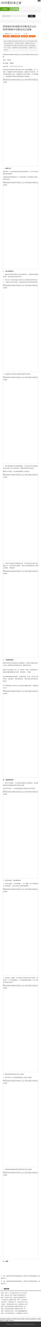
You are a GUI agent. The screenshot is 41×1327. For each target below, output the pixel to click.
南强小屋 (24, 1319)
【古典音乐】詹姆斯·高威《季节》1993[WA (14, 1299)
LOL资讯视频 (14, 9)
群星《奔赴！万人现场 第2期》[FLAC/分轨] (14, 1293)
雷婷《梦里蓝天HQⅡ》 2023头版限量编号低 (14, 1311)
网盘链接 (24, 36)
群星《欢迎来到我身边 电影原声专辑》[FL (13, 1308)
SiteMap (11, 1320)
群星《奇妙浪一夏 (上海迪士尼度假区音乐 (13, 1295)
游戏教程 (4, 9)
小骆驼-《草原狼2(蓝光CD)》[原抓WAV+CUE (14, 1304)
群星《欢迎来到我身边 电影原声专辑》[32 (13, 1306)
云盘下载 (32, 36)
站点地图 (5, 1320)
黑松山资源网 (31, 1319)
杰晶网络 (8, 1319)
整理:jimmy (8, 33)
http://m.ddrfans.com (28, 1324)
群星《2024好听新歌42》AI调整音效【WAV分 (14, 1313)
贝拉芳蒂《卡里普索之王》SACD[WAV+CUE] (14, 1302)
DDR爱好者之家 (16, 1319)
